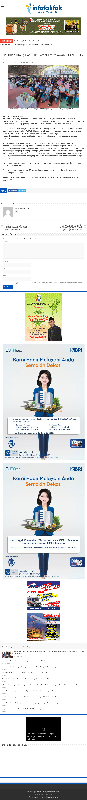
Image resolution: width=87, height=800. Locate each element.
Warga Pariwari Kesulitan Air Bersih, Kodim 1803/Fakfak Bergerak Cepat (25, 709)
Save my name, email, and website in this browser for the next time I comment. (57, 283)
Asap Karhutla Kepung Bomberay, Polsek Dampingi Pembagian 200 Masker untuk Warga (30, 697)
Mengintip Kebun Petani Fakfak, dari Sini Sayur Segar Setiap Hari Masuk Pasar (27, 679)
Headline (9, 45)
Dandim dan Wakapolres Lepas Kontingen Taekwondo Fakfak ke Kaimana (26, 661)
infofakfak (38, 792)
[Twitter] (40, 794)
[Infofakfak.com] (43, 8)
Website (5, 276)
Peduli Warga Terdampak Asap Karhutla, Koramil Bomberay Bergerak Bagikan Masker (29, 691)
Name (5, 262)
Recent (4, 647)
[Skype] (44, 794)
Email (5, 269)
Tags (29, 647)
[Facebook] (37, 794)
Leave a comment (28, 62)
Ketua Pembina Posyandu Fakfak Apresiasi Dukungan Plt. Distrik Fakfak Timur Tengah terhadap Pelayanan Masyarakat (40, 685)
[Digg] (47, 794)
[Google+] (35, 794)
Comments (21, 647)
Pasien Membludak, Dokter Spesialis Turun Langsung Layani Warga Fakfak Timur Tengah (30, 703)
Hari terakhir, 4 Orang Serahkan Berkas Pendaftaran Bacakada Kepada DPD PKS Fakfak (16, 227)
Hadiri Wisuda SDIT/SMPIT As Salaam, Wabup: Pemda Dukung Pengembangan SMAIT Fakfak (70, 227)
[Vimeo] (52, 794)
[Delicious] (49, 794)
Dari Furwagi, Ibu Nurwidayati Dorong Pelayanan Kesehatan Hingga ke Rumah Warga (29, 667)
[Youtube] (42, 794)
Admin (7, 62)
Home (2, 45)
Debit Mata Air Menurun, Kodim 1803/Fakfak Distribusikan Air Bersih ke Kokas (27, 673)
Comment (6, 242)
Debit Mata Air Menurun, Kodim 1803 (26, 41)
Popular (12, 647)
